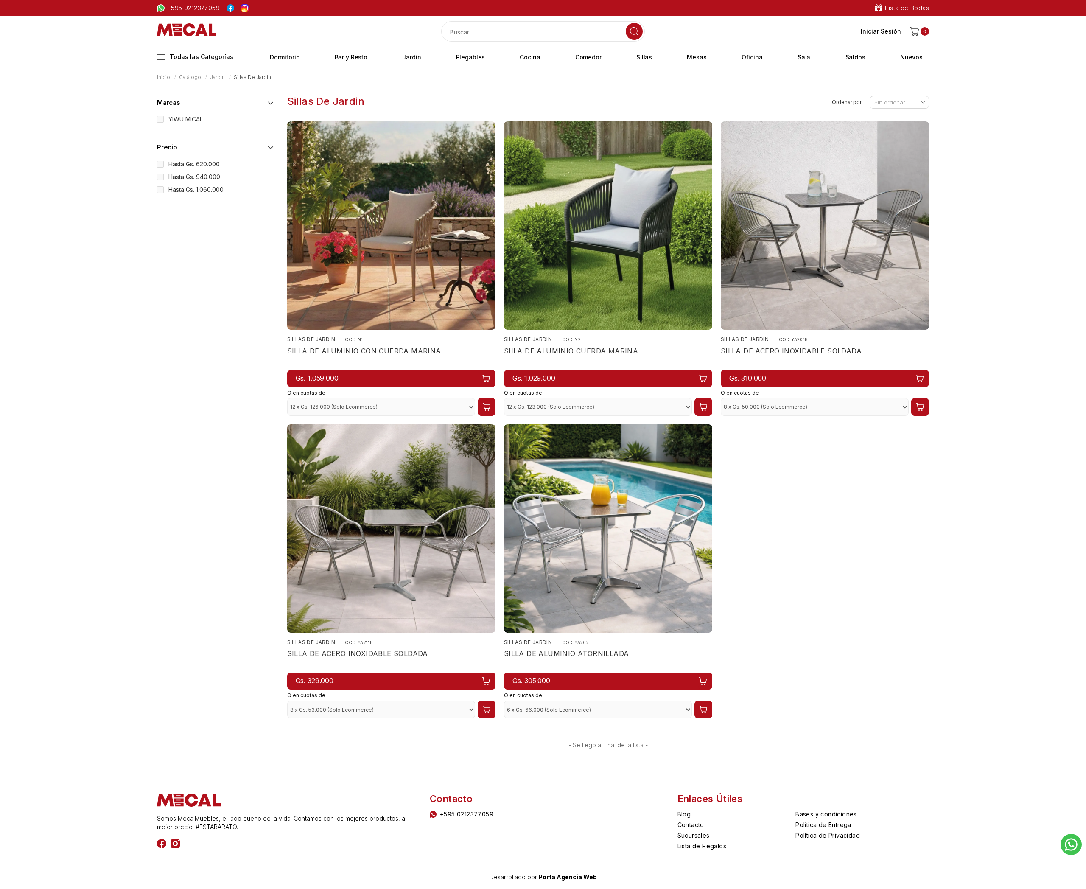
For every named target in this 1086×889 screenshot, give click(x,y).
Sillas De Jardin (311, 339)
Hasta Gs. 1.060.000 (196, 189)
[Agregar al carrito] (488, 378)
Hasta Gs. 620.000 (194, 164)
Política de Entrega (823, 824)
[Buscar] (634, 31)
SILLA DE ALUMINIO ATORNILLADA (566, 653)
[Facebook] (161, 843)
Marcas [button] (168, 102)
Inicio (163, 77)
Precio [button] (167, 147)
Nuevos (911, 57)
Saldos (855, 57)
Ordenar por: (847, 102)
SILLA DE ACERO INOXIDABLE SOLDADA (791, 351)
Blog (684, 814)
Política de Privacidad (827, 835)
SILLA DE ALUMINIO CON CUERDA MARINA (364, 351)
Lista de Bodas (907, 7)
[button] (919, 31)
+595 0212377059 (193, 7)
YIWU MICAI (184, 119)
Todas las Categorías (201, 56)
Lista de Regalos (701, 846)
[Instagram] (175, 843)
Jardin (217, 77)
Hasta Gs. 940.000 (194, 176)
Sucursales (693, 835)
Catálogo (190, 77)
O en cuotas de (306, 393)
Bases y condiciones (826, 814)
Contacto (690, 824)
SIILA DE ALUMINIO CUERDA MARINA (571, 351)
